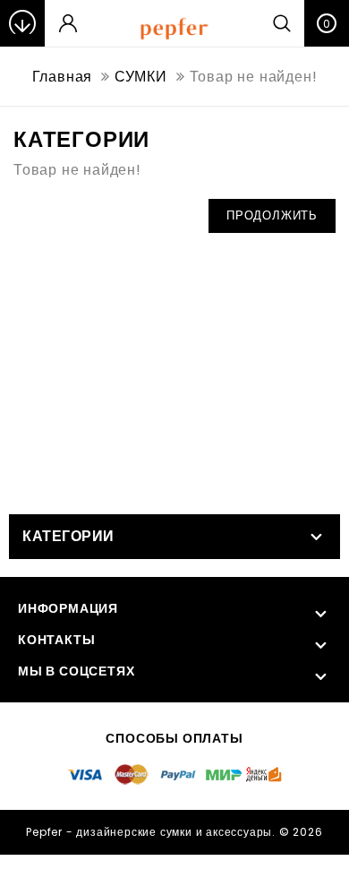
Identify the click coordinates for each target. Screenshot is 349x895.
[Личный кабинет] (68, 23)
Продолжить (272, 215)
